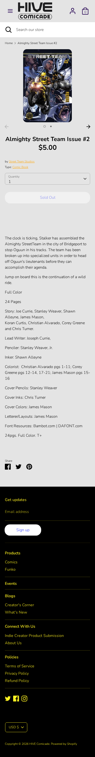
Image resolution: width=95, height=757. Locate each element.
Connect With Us (20, 626)
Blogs (10, 596)
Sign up (22, 530)
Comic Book (20, 167)
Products (12, 553)
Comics (11, 562)
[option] (47, 85)
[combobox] (47, 179)
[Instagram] (24, 698)
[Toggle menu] (10, 11)
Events (11, 583)
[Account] (72, 9)
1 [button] (44, 126)
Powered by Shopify (64, 744)
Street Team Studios (22, 161)
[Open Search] (8, 30)
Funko (10, 569)
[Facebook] (16, 698)
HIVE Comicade (39, 744)
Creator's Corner (19, 605)
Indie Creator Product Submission (34, 635)
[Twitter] (8, 698)
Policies (12, 657)
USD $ (14, 727)
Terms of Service (19, 666)
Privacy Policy (17, 673)
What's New (16, 612)
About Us (13, 643)
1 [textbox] (10, 181)
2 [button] (51, 126)
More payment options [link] (47, 224)
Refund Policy (17, 680)
